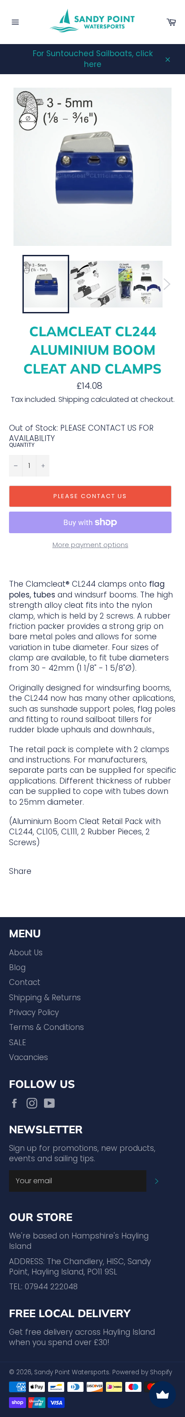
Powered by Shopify (142, 1372)
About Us (26, 952)
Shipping (73, 399)
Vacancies (28, 1057)
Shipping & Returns (45, 997)
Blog (17, 967)
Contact (24, 982)
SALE (17, 1042)
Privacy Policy (34, 1012)
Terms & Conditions (46, 1027)
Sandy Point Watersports (71, 1372)
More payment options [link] (90, 544)
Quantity (22, 445)
